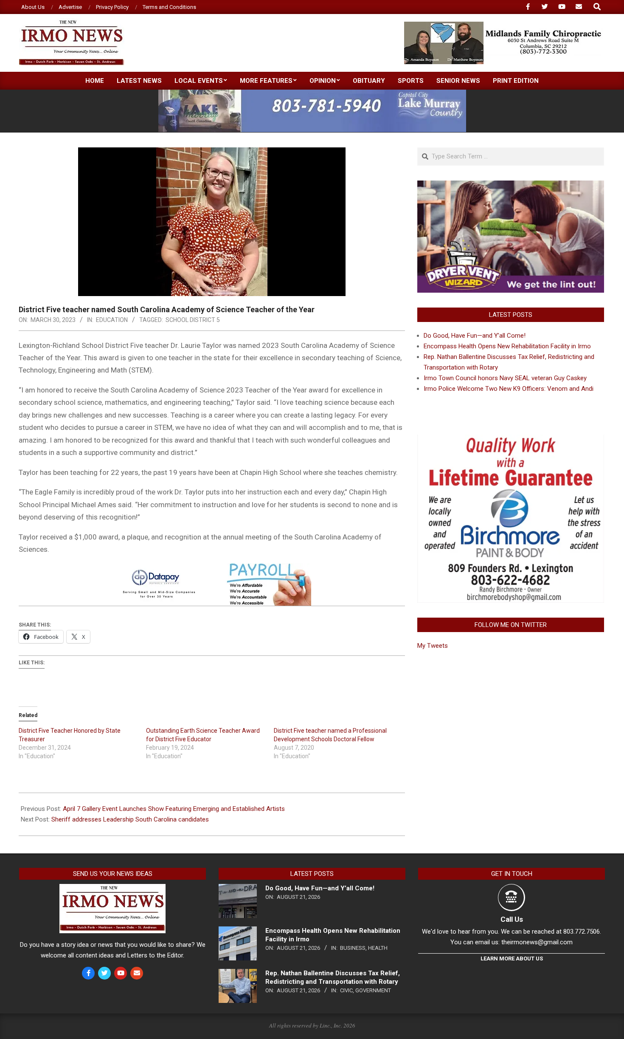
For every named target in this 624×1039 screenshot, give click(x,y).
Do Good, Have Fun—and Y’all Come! (475, 335)
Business (352, 948)
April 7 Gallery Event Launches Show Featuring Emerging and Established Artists (174, 809)
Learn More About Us (512, 958)
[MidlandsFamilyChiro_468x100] (503, 25)
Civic (346, 990)
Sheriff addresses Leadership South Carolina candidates (130, 819)
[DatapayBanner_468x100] (211, 569)
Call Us (511, 919)
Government (373, 990)
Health (378, 948)
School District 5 (193, 319)
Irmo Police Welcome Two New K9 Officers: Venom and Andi (508, 388)
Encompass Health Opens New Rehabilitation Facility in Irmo (507, 346)
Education (112, 319)
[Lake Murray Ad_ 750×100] (312, 93)
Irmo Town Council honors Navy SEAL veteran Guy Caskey (505, 378)
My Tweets (432, 645)
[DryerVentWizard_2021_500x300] (510, 185)
